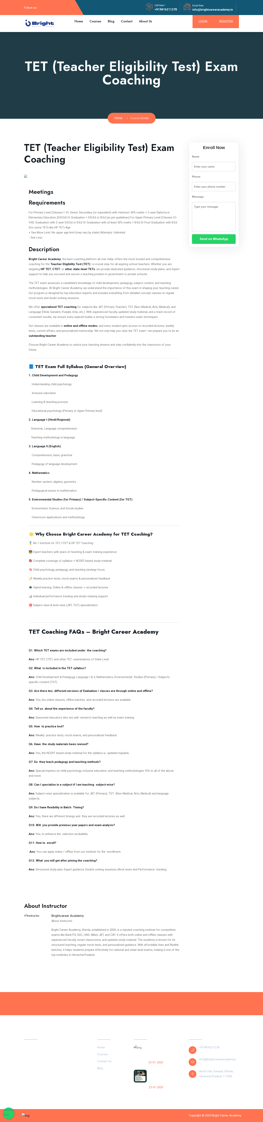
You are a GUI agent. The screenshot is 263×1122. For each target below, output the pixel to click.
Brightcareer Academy (67, 916)
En (200, 1088)
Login (203, 21)
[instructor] (31, 916)
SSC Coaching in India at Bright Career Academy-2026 (163, 1052)
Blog (111, 21)
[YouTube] (55, 7)
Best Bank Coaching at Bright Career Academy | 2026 (164, 1077)
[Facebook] (43, 7)
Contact (126, 21)
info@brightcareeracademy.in (212, 9)
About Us (145, 21)
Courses (95, 21)
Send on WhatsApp (214, 239)
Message (198, 196)
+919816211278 (166, 9)
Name (195, 156)
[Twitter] (49, 7)
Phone (196, 176)
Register (226, 21)
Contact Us (104, 1061)
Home (79, 21)
